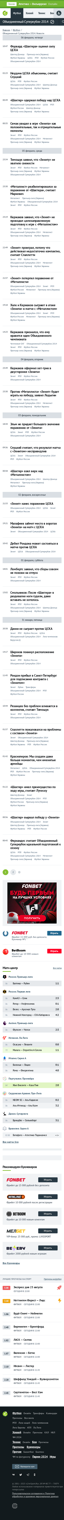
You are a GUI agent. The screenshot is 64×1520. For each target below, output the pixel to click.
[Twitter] (21, 1475)
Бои (52, 13)
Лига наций (24, 1422)
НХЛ (53, 1432)
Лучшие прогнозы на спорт (17, 1279)
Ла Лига (37, 1427)
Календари (51, 1413)
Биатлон (40, 1451)
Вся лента (29, 1418)
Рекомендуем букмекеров (20, 1167)
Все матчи (57, 968)
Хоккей (29, 13)
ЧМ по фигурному (21, 1456)
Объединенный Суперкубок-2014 (25, 21)
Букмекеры (33, 1447)
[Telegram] (28, 1475)
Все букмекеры (11, 1263)
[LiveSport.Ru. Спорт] (5, 1415)
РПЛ (14, 1422)
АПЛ (29, 1427)
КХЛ (46, 1432)
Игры (53, 1456)
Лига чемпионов (40, 1422)
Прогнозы (17, 1418)
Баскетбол (28, 1451)
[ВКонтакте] (13, 1475)
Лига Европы (18, 1427)
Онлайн (27, 1413)
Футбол (17, 13)
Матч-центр (10, 968)
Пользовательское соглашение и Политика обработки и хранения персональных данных (35, 1495)
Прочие (16, 1452)
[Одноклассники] (35, 1475)
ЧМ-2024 (16, 1437)
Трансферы (38, 1413)
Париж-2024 (40, 1456)
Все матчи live (11, 1142)
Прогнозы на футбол (52, 1279)
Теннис (41, 13)
